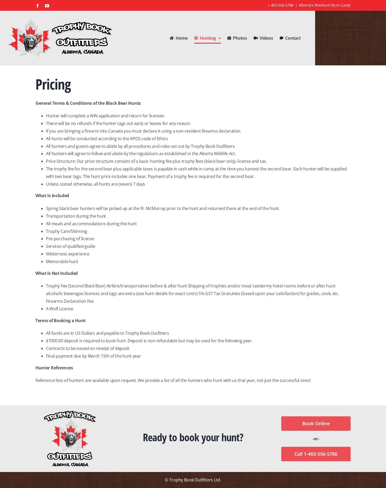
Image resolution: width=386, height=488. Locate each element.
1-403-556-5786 (281, 5)
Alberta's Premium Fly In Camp (325, 5)
